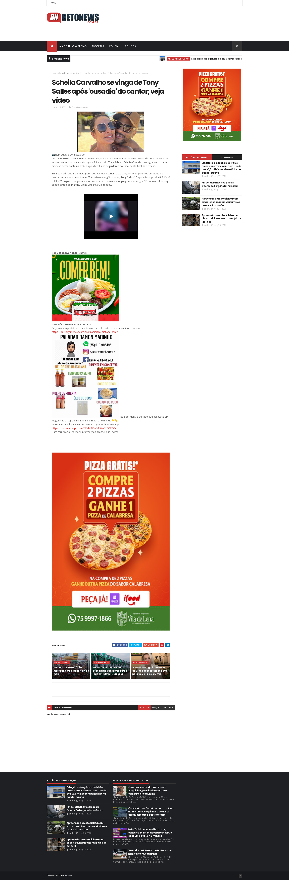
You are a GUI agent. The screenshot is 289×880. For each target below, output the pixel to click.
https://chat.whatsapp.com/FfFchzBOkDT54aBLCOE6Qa (84, 428)
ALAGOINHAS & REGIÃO (73, 46)
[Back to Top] (240, 876)
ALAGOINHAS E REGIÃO (155, 59)
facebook (168, 707)
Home (53, 3)
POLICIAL (114, 46)
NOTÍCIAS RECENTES (197, 157)
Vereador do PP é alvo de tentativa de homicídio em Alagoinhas (149, 852)
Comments (227, 157)
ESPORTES (98, 46)
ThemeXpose (65, 875)
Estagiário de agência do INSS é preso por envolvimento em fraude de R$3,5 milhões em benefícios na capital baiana (221, 167)
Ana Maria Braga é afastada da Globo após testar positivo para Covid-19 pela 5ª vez (149, 671)
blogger (144, 707)
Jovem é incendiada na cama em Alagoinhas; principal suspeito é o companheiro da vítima (147, 790)
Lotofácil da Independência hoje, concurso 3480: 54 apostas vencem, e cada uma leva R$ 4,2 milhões (150, 833)
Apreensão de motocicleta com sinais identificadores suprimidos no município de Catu (221, 202)
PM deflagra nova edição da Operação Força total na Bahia (219, 184)
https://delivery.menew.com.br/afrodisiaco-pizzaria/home (85, 331)
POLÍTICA (130, 46)
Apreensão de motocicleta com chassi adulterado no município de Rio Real (222, 218)
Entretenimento (66, 73)
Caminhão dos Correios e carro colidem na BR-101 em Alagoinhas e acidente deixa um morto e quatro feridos (151, 811)
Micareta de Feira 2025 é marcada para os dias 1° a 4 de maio (71, 671)
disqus (156, 707)
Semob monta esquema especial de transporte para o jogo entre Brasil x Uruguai (110, 671)
